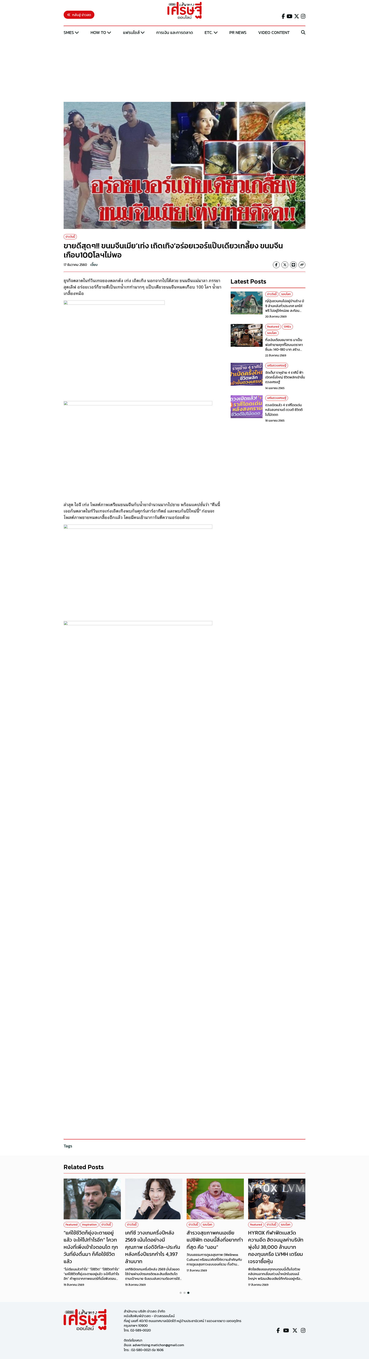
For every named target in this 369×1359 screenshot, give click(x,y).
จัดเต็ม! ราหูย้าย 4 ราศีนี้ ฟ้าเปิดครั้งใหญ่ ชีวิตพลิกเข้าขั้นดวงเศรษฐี (285, 377)
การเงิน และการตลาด (174, 32)
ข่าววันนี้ (70, 236)
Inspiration (89, 1224)
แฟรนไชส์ (131, 32)
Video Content (274, 32)
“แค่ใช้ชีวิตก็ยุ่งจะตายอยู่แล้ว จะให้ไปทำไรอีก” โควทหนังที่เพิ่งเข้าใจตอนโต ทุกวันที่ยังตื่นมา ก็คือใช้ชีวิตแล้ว (91, 1247)
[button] (181, 1293)
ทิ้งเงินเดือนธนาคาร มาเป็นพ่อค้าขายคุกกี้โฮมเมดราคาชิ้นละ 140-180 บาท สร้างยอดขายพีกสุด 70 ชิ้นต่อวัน (284, 347)
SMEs (69, 32)
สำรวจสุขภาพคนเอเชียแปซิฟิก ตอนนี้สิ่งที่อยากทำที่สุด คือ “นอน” (215, 1240)
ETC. (209, 32)
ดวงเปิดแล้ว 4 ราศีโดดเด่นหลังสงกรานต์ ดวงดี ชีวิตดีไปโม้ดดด (284, 409)
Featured (273, 326)
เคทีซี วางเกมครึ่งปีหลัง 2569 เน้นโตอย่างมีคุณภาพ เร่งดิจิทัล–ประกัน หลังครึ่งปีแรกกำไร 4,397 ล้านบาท (152, 1247)
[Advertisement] (184, 69)
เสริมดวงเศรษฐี (276, 365)
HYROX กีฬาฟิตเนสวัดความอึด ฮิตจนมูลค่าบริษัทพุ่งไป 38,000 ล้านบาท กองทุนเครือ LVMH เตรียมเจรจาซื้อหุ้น (275, 1247)
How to (98, 32)
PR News (237, 32)
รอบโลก (286, 294)
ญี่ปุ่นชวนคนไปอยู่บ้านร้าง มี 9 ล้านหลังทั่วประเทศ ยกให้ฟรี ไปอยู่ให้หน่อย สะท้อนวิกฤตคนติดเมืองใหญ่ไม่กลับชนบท (285, 310)
